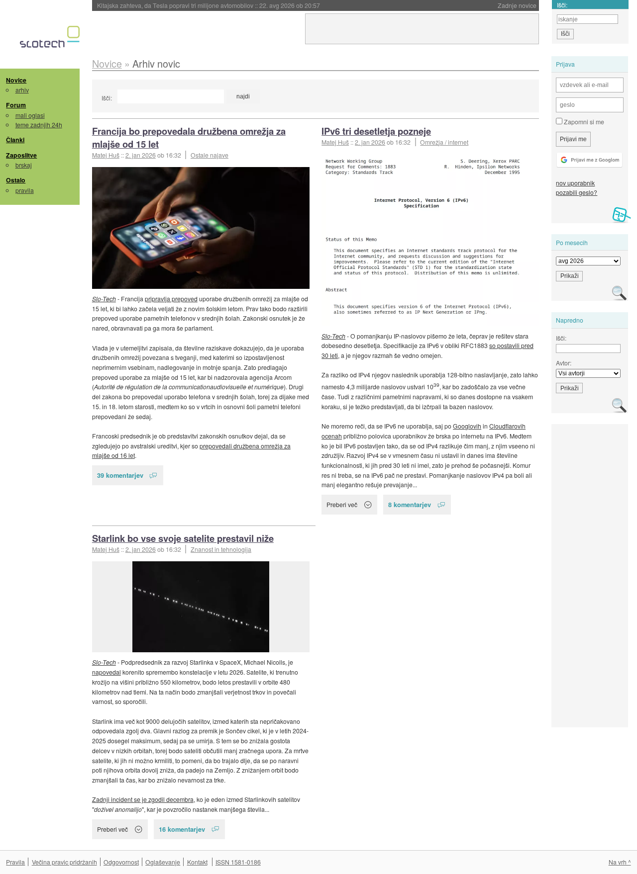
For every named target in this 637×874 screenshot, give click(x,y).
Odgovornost (121, 862)
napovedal (106, 672)
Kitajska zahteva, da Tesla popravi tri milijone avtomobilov (208, 5)
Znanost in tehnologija (221, 549)
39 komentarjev (120, 475)
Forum (16, 104)
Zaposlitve (21, 155)
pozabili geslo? (576, 192)
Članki (15, 139)
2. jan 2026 (140, 155)
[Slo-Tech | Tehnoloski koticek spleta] (51, 39)
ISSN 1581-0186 (238, 862)
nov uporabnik (575, 182)
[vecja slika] (201, 228)
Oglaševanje (162, 862)
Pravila (15, 862)
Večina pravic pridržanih (64, 862)
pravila (24, 190)
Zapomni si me (583, 121)
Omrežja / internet (444, 142)
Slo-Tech (104, 298)
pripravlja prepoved (171, 298)
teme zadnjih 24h (38, 124)
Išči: (107, 97)
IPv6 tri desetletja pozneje (376, 131)
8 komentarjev (409, 504)
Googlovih (467, 426)
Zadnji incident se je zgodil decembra (143, 799)
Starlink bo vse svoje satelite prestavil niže (183, 538)
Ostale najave (209, 155)
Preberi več (341, 504)
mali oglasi (30, 115)
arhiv (22, 90)
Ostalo (15, 179)
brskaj (23, 165)
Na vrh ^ (620, 862)
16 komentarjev (182, 829)
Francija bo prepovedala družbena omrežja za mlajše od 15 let (189, 137)
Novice (16, 80)
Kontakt (197, 862)
